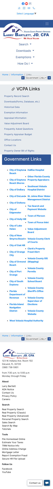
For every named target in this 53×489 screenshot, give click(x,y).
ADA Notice (8, 389)
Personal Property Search (15, 419)
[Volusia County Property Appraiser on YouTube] (27, 3)
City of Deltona (17, 202)
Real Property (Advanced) (15, 415)
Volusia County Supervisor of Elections (36, 301)
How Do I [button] (24, 63)
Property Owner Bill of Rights (19, 150)
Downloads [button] (24, 50)
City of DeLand (17, 196)
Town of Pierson (36, 215)
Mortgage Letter (10, 452)
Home (5, 74)
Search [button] (24, 44)
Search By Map (10, 425)
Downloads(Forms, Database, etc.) (22, 101)
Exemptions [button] (24, 57)
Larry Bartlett (9, 386)
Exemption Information (16, 112)
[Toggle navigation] (47, 23)
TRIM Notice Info (10, 445)
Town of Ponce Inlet (38, 222)
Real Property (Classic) (14, 412)
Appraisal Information (15, 118)
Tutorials (6, 429)
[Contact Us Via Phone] (34, 7)
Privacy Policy (9, 396)
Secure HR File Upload (13, 458)
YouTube (6, 472)
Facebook (7, 468)
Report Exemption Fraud (14, 455)
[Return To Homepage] (26, 31)
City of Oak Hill (17, 245)
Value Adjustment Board (16, 123)
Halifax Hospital (36, 170)
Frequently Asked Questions (18, 128)
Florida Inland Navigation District (17, 307)
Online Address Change (14, 449)
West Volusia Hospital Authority (26, 320)
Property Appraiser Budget (18, 134)
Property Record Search (16, 96)
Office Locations (12, 139)
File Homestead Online (13, 439)
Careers (6, 399)
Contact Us (10, 145)
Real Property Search (13, 409)
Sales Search (8, 422)
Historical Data (12, 107)
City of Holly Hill (18, 219)
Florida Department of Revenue (17, 294)
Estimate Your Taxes (12, 442)
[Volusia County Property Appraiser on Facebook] (23, 3)
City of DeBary (17, 189)
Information (17, 74)
